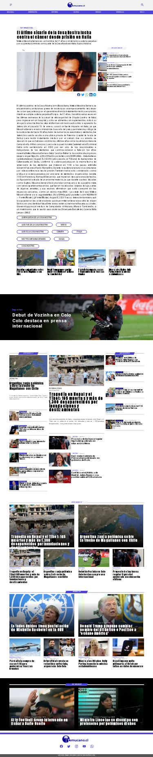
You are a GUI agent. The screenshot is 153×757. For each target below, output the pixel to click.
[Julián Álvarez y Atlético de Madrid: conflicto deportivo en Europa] (110, 359)
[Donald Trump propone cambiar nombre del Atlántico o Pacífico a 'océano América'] (110, 392)
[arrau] (14, 485)
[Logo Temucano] (76, 7)
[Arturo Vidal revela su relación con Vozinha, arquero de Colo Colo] (110, 424)
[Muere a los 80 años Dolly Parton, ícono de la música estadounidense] (14, 415)
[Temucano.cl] (11, 6)
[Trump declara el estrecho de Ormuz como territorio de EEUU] (102, 56)
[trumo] (102, 76)
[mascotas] (14, 471)
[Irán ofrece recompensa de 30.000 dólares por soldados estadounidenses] (102, 67)
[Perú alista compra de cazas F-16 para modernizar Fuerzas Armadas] (110, 408)
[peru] (102, 86)
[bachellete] (110, 376)
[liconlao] (14, 457)
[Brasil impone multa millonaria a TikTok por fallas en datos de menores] (14, 429)
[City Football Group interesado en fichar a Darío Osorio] (14, 443)
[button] (37, 218)
